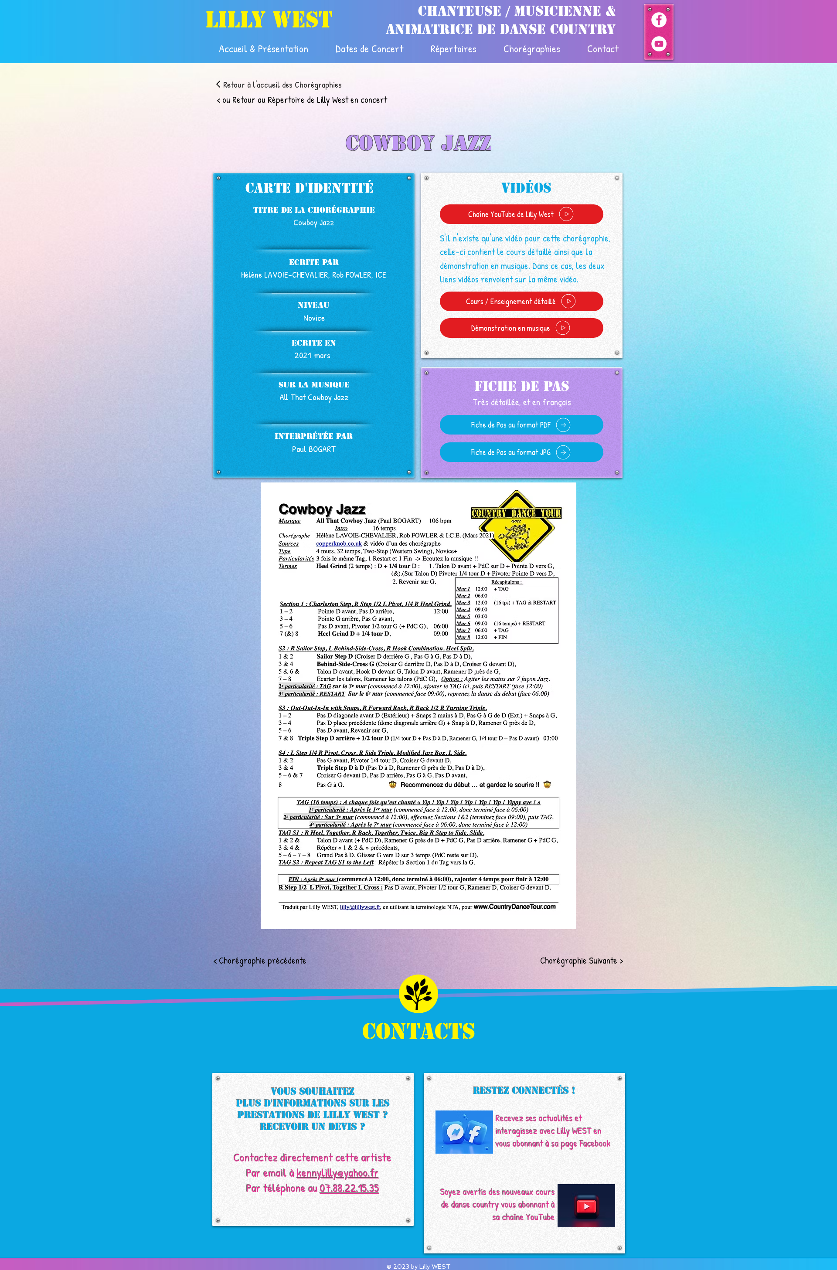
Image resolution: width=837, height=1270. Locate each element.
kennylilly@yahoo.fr (338, 1172)
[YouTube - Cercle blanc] (659, 43)
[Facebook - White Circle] (659, 19)
